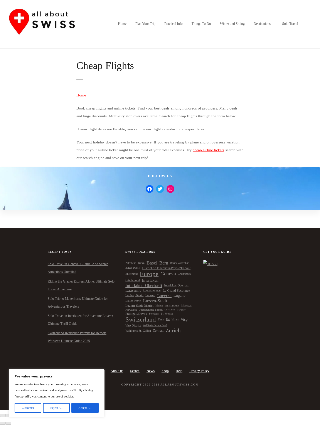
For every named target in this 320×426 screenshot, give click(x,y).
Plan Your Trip (145, 23)
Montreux (186, 305)
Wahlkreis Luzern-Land (155, 325)
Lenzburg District (134, 295)
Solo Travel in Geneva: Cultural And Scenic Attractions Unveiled (78, 268)
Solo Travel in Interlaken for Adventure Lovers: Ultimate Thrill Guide (80, 319)
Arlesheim (130, 263)
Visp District (133, 325)
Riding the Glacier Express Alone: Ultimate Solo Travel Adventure (81, 285)
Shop (165, 371)
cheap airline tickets (208, 150)
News (151, 371)
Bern (163, 263)
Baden (141, 263)
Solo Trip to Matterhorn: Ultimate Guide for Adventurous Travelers (78, 302)
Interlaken (150, 280)
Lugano (179, 295)
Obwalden (170, 309)
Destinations (262, 23)
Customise (28, 407)
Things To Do (201, 23)
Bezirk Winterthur (179, 263)
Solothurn (154, 313)
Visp (184, 319)
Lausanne (133, 290)
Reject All (56, 407)
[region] (56, 393)
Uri (168, 319)
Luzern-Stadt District (139, 305)
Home (122, 23)
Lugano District (133, 301)
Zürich (173, 330)
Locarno (150, 295)
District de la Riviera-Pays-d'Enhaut (166, 268)
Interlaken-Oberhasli (143, 285)
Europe (149, 273)
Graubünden (184, 273)
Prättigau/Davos (136, 313)
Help (179, 371)
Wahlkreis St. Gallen (138, 330)
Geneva (168, 273)
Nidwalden (131, 309)
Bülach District (132, 268)
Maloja (159, 305)
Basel (152, 263)
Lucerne (164, 295)
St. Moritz (167, 313)
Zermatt (158, 330)
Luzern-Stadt (155, 300)
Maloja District (172, 306)
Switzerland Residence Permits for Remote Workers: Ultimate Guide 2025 (77, 337)
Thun (161, 319)
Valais (175, 319)
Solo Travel (290, 23)
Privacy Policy (199, 371)
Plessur (181, 310)
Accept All (84, 407)
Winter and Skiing (232, 23)
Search (135, 371)
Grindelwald (132, 280)
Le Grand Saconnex (176, 290)
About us (117, 371)
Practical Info (173, 23)
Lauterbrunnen (152, 290)
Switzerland (140, 319)
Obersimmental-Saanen (151, 309)
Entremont (131, 273)
